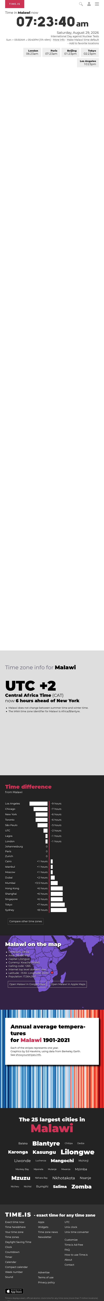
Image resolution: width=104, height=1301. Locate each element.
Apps (41, 1222)
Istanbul (10, 866)
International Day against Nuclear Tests (75, 36)
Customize (71, 1239)
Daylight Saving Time (18, 1242)
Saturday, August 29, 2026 (78, 33)
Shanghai (11, 893)
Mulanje (52, 1169)
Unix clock (71, 1227)
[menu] (97, 4)
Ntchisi (27, 1186)
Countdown (12, 1252)
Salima (60, 1186)
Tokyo (90, 52)
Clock (8, 1247)
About (68, 1259)
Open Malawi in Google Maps (27, 984)
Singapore (11, 899)
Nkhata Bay (41, 1178)
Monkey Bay (22, 1169)
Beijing (70, 52)
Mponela (38, 1169)
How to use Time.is (76, 1254)
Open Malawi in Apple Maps (68, 984)
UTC (7, 830)
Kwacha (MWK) (30, 962)
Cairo (8, 861)
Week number (14, 1272)
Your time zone (14, 1232)
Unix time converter (77, 1232)
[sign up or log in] (89, 5)
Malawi (52, 1128)
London (32, 52)
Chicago (10, 809)
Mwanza (65, 1169)
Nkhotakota (63, 1178)
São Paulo (11, 825)
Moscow (10, 872)
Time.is (14, 4)
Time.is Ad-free (74, 1244)
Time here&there (15, 1227)
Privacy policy (46, 1282)
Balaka (23, 1143)
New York (11, 814)
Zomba (82, 1186)
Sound (9, 1277)
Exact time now (14, 1222)
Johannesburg (14, 846)
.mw (43, 969)
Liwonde (22, 1160)
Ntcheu (15, 1186)
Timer (8, 1257)
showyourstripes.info (28, 1054)
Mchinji (83, 1160)
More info (59, 39)
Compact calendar (16, 1267)
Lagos (8, 836)
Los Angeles (88, 63)
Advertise (44, 1272)
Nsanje (85, 1178)
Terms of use (45, 1277)
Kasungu (44, 1152)
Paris (51, 52)
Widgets (43, 1227)
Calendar (10, 1262)
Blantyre (46, 1143)
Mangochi (62, 1160)
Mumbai (10, 883)
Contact (69, 1264)
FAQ (67, 1249)
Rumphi (42, 1186)
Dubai (9, 877)
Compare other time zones (25, 921)
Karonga (18, 1152)
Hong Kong (12, 888)
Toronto (9, 819)
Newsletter (44, 1237)
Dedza (80, 1143)
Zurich (9, 856)
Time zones (12, 1237)
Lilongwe (24, 959)
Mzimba (81, 1169)
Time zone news (48, 1232)
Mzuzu (20, 1178)
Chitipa (69, 1143)
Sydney (9, 910)
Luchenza (40, 1160)
